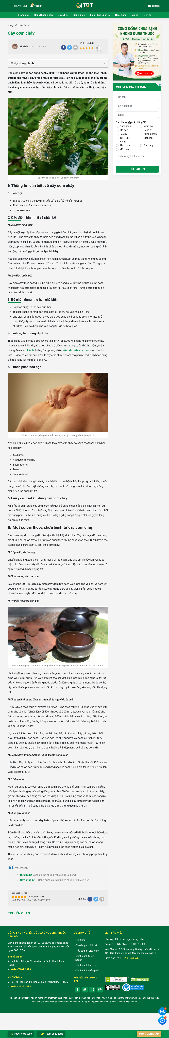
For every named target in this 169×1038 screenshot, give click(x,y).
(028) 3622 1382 (21, 986)
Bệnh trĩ (148, 130)
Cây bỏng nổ (27, 880)
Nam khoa (125, 126)
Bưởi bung (26, 874)
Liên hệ (147, 15)
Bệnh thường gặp (43, 15)
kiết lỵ (30, 350)
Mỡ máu (124, 149)
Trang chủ (23, 15)
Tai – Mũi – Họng (126, 139)
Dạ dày (123, 133)
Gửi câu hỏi (137, 169)
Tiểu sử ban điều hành (87, 950)
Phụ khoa (125, 145)
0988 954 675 (131, 958)
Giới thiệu (80, 940)
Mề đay (124, 130)
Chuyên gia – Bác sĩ (86, 945)
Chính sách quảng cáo (87, 970)
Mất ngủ (148, 137)
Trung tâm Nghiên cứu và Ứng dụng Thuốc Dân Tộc (84, 4)
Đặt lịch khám (150, 1034)
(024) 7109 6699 (21, 969)
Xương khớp (150, 133)
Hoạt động (121, 15)
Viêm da (148, 126)
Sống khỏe (79, 15)
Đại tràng (148, 145)
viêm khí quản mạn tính (76, 350)
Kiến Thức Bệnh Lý (100, 15)
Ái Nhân (24, 46)
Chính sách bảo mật (86, 965)
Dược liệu (63, 15)
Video (135, 15)
